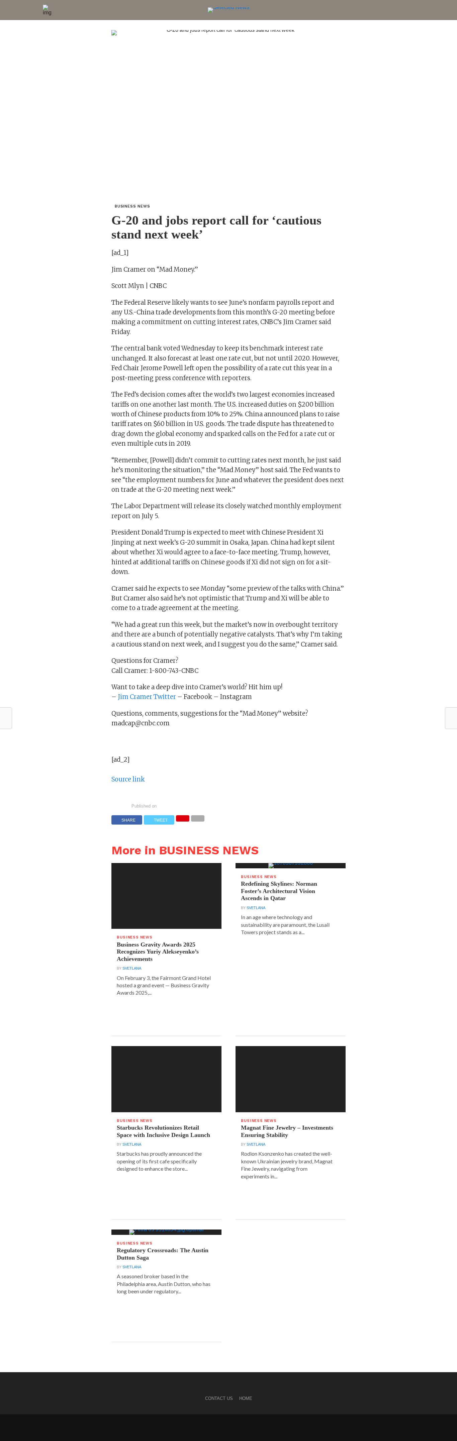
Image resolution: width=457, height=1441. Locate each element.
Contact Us (219, 1398)
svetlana (131, 968)
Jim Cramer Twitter (147, 697)
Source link (128, 779)
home (245, 1398)
